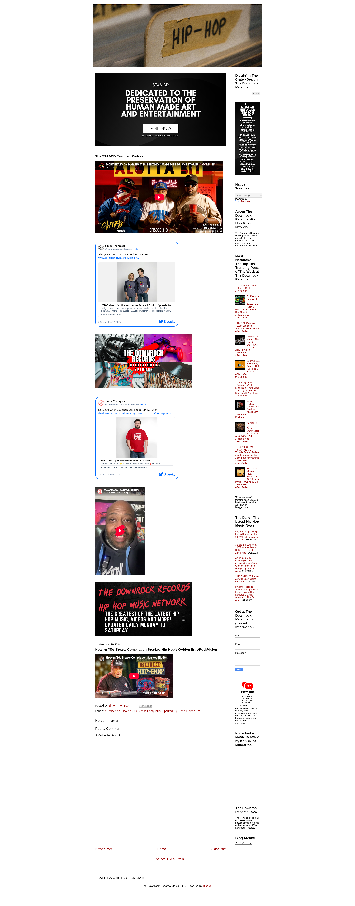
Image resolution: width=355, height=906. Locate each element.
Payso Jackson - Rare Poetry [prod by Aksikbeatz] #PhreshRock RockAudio (247, 409)
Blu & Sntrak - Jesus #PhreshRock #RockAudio (246, 288)
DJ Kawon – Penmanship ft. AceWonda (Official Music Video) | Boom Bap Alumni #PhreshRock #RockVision (247, 307)
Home (161, 849)
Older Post (218, 849)
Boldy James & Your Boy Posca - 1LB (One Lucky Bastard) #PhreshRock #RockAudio (247, 369)
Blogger (207, 885)
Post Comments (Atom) (169, 858)
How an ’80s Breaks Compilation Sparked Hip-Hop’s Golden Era (161, 711)
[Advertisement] (161, 821)
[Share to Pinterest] (151, 706)
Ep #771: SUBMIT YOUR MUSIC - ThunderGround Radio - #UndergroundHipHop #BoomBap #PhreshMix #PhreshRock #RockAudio (247, 455)
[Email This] (140, 706)
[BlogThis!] (143, 706)
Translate (245, 201)
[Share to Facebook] (148, 706)
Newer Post (103, 849)
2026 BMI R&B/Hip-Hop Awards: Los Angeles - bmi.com (247, 579)
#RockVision (112, 711)
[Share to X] (145, 706)
